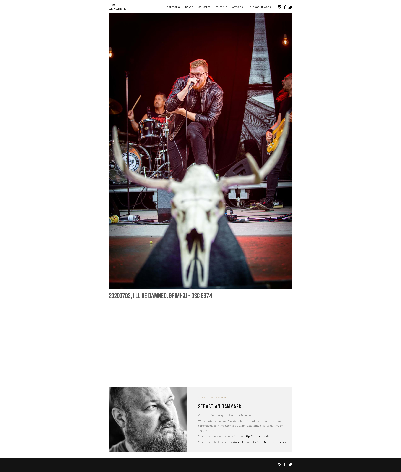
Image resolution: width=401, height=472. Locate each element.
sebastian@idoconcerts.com (268, 442)
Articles (237, 7)
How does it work (259, 7)
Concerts (204, 7)
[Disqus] (200, 341)
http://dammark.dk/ (258, 436)
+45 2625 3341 (237, 442)
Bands (189, 7)
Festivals (221, 7)
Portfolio (173, 7)
